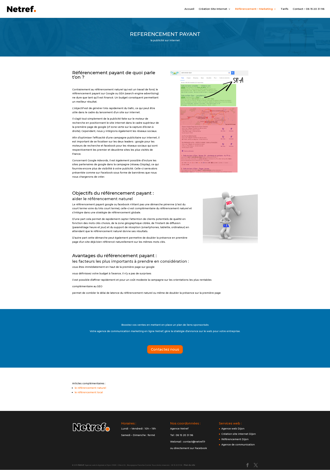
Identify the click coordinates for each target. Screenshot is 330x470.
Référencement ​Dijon (235, 439)
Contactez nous (165, 349)
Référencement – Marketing (254, 9)
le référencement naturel (90, 387)
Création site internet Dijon (238, 433)
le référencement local (89, 392)
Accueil (189, 9)
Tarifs (284, 9)
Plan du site (189, 465)
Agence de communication (238, 444)
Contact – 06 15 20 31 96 (308, 9)
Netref (81, 465)
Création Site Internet (213, 9)
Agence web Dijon (232, 428)
